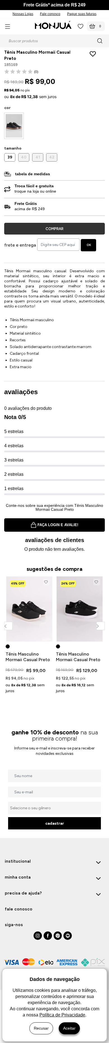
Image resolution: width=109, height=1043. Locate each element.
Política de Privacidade (62, 1015)
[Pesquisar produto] (101, 41)
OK (89, 245)
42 (51, 157)
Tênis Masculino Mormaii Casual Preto (28, 656)
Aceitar (69, 1028)
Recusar (41, 1028)
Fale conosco (50, 14)
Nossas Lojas (23, 14)
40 (24, 157)
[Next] (100, 626)
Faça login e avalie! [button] (57, 525)
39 (10, 157)
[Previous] (8, 626)
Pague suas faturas (81, 14)
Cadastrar (54, 823)
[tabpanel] (29, 635)
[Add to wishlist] (94, 53)
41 (37, 157)
